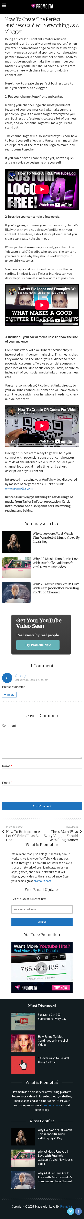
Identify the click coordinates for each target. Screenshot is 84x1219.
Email (7, 783)
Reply (10, 694)
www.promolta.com (19, 488)
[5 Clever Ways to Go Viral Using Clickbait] (23, 1065)
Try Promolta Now (38, 645)
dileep (20, 676)
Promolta (66, 1206)
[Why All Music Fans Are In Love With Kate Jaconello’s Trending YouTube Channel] (23, 1180)
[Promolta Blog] (42, 6)
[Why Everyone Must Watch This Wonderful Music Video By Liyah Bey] (23, 1136)
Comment (9, 725)
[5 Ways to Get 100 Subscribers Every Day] (23, 1021)
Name (7, 766)
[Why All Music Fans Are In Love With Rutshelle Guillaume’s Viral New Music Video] (23, 1158)
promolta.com (42, 881)
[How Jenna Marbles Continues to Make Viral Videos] (23, 1043)
